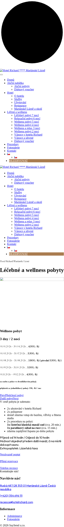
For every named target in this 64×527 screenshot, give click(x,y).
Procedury (13, 144)
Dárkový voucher (24, 89)
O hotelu (19, 95)
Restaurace (20, 105)
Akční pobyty (22, 86)
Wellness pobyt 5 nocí (26, 121)
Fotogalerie (13, 147)
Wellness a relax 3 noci (27, 128)
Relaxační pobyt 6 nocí (27, 118)
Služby (18, 99)
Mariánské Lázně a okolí (28, 108)
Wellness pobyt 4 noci (26, 124)
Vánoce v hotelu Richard (28, 134)
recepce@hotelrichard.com (16, 502)
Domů (10, 79)
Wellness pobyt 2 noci (26, 131)
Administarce (14, 515)
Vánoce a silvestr (23, 137)
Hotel (10, 92)
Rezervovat (18, 160)
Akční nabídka (15, 82)
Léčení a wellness (17, 112)
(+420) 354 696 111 (11, 495)
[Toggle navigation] (1, 74)
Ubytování (20, 102)
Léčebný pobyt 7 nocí (26, 115)
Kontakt (11, 150)
